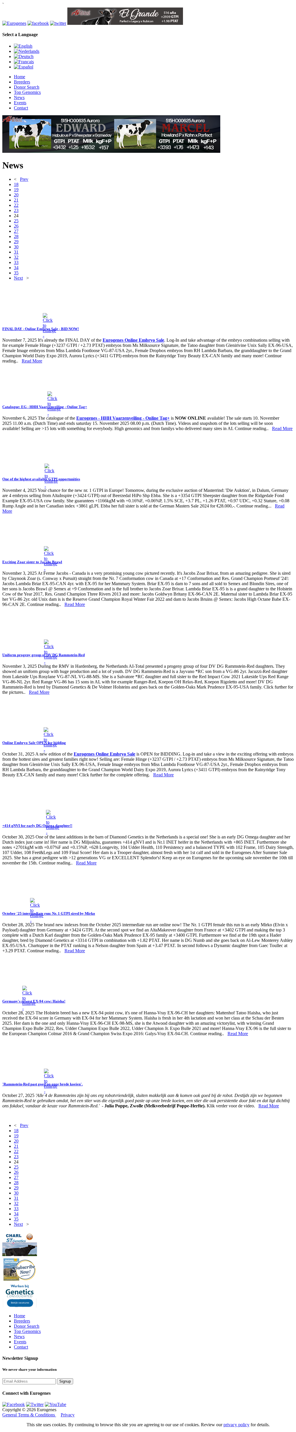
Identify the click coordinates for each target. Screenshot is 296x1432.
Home (19, 76)
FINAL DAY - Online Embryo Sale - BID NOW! (40, 329)
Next (18, 278)
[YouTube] (55, 1404)
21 (16, 200)
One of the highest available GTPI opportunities (41, 479)
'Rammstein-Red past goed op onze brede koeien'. (42, 1084)
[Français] (24, 61)
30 (16, 246)
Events (20, 102)
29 (16, 241)
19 (16, 189)
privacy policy (236, 1424)
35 (16, 272)
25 (16, 220)
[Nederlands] (26, 51)
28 (16, 236)
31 (16, 252)
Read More (32, 360)
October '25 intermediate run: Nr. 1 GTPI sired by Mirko (48, 913)
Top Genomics (27, 92)
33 (16, 262)
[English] (23, 46)
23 (16, 210)
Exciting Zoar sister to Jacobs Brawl (32, 562)
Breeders (22, 81)
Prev (24, 179)
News (19, 97)
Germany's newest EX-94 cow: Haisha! (33, 1001)
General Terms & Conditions (29, 1414)
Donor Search (26, 87)
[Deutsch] (24, 56)
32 (16, 257)
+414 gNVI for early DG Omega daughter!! (37, 825)
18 (16, 184)
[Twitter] (35, 1404)
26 (16, 226)
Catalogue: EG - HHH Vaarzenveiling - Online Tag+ (44, 407)
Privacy (68, 1414)
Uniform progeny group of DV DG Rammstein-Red (43, 655)
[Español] (23, 66)
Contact (21, 107)
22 (16, 205)
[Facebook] (13, 1404)
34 (16, 267)
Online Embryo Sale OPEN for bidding (34, 743)
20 (16, 194)
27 (16, 231)
